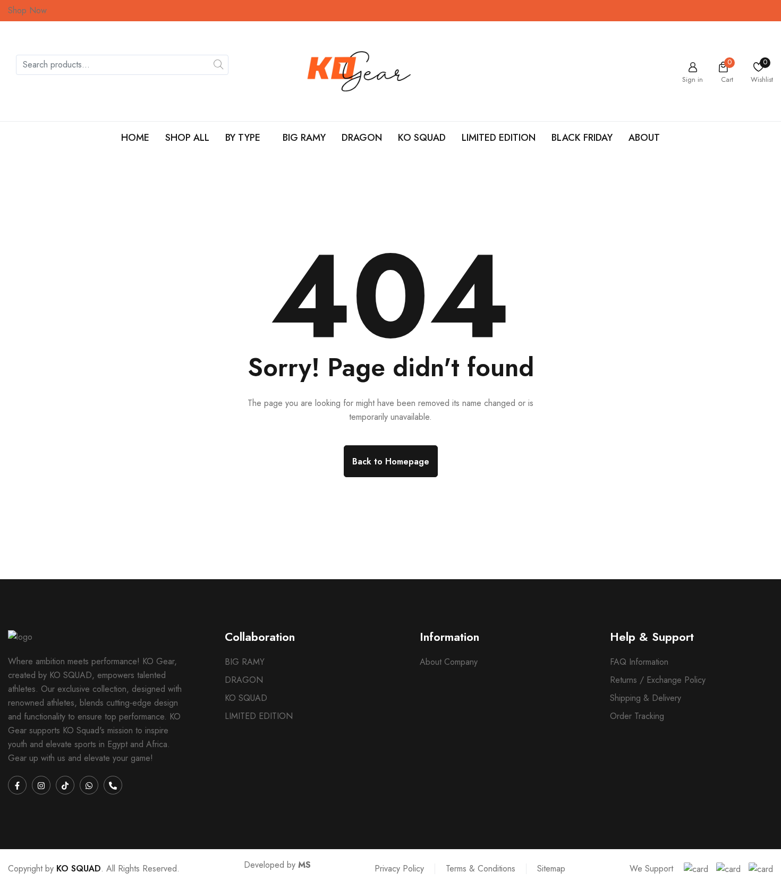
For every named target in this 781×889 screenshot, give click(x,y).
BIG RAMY (304, 138)
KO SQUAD (422, 138)
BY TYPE (242, 138)
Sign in (692, 78)
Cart (727, 78)
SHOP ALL (187, 138)
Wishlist (762, 78)
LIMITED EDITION (499, 138)
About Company (449, 662)
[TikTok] (65, 785)
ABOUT (644, 138)
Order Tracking (637, 716)
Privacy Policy (399, 868)
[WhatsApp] (89, 785)
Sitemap (551, 868)
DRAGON (362, 138)
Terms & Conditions (480, 868)
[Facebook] (17, 785)
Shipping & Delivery (645, 698)
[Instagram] (41, 785)
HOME (135, 138)
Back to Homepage (390, 461)
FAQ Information (639, 662)
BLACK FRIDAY (582, 138)
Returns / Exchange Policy (658, 680)
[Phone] (113, 785)
